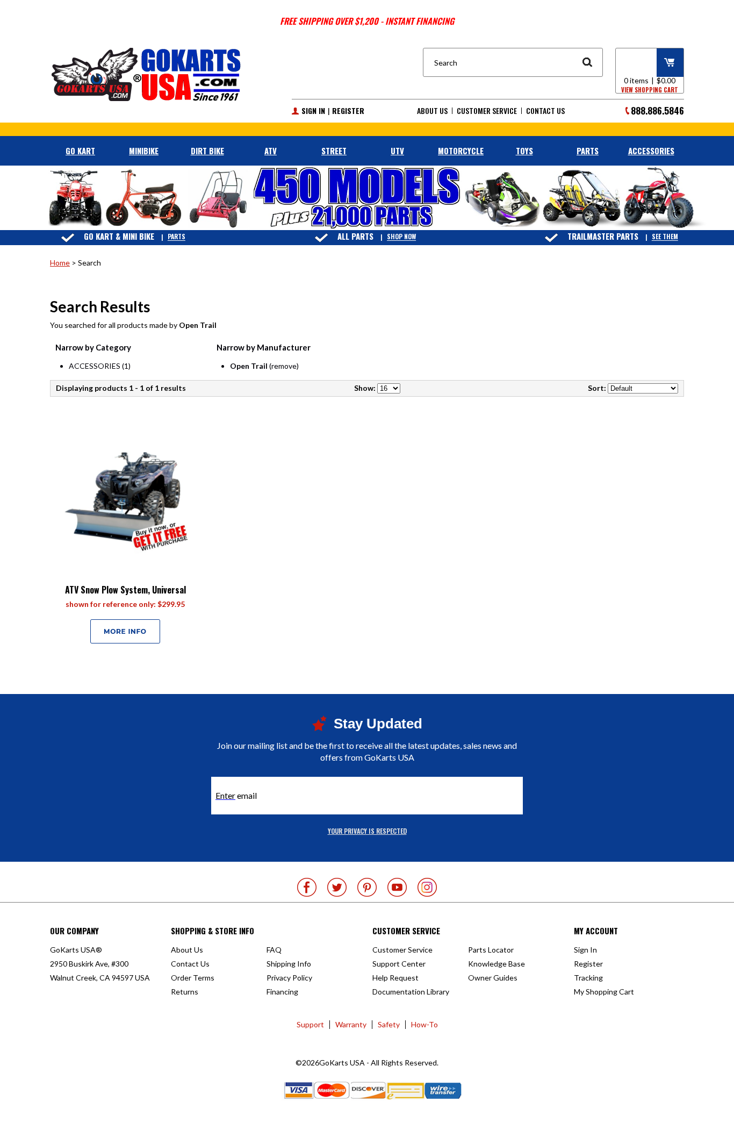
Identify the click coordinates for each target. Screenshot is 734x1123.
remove (284, 365)
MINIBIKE (144, 150)
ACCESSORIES (651, 150)
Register (348, 111)
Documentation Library (410, 991)
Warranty (350, 1024)
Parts (176, 236)
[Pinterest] (367, 887)
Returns (184, 991)
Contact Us (545, 111)
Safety (389, 1024)
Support (310, 1024)
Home (60, 262)
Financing (282, 991)
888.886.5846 (657, 110)
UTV (397, 150)
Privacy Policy (289, 977)
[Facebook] (306, 887)
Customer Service (487, 111)
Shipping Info (289, 963)
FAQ (274, 949)
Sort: (597, 387)
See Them (665, 236)
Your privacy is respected (367, 830)
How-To (424, 1024)
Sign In (313, 111)
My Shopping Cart (604, 991)
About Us (432, 111)
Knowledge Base (496, 963)
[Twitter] (337, 887)
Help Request (395, 977)
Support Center (399, 963)
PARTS (588, 150)
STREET (334, 150)
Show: (365, 387)
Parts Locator (491, 949)
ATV (270, 150)
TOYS (524, 150)
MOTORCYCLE (461, 150)
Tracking (588, 977)
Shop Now (401, 236)
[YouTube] (397, 887)
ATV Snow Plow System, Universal (125, 589)
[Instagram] (427, 887)
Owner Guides (492, 977)
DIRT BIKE (207, 150)
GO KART (80, 150)
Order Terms (192, 977)
